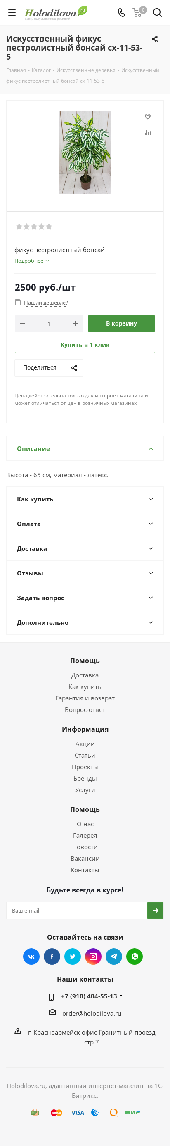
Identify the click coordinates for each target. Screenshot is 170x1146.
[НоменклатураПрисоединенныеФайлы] (85, 152)
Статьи (85, 755)
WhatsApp (134, 956)
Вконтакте (31, 956)
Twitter (72, 956)
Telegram (114, 956)
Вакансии (85, 858)
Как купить (85, 686)
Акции (85, 743)
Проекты (85, 766)
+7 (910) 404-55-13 (89, 996)
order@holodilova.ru (91, 1013)
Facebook (52, 956)
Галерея (85, 835)
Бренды (85, 778)
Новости (85, 847)
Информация (85, 729)
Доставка (85, 675)
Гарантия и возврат (85, 698)
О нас (85, 824)
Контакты (85, 870)
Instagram (93, 956)
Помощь (85, 660)
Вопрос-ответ (85, 709)
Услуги (85, 790)
